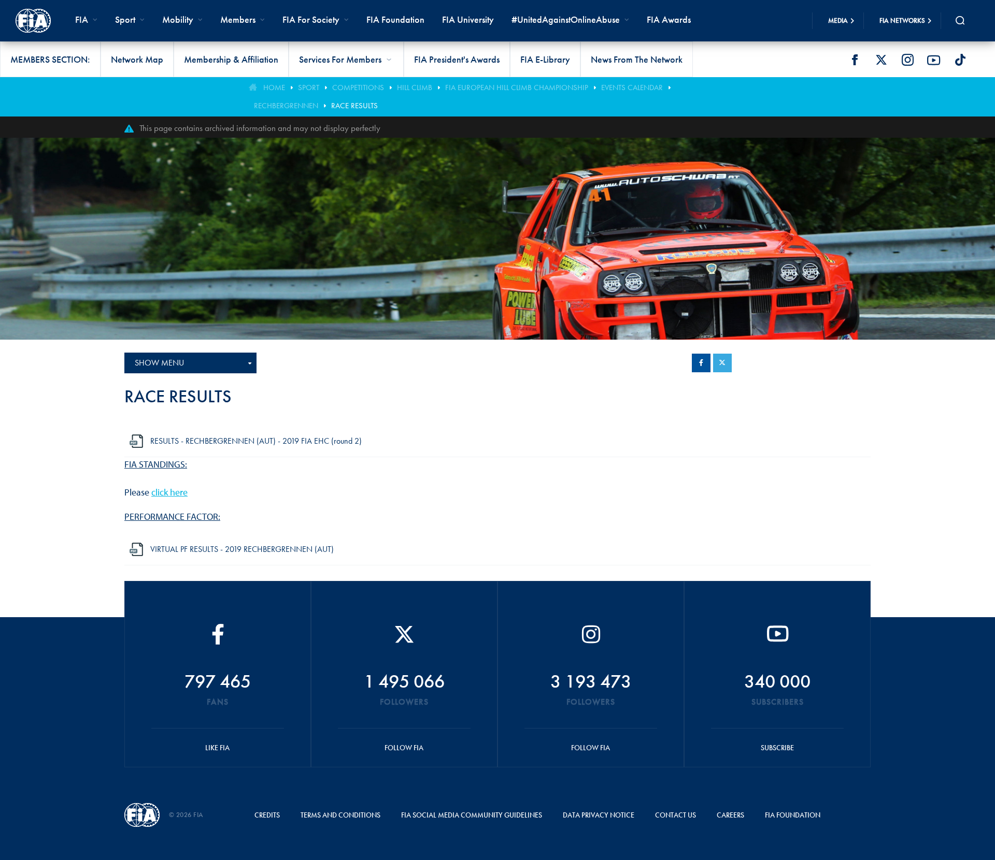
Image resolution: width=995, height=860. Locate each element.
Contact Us (675, 815)
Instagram (907, 60)
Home (274, 87)
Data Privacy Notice (598, 815)
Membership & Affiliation (231, 59)
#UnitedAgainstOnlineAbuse (565, 19)
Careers (730, 815)
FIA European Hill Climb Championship (516, 87)
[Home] (33, 21)
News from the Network (637, 59)
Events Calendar (632, 87)
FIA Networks (902, 20)
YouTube (934, 60)
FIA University (468, 19)
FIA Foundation (395, 19)
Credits (267, 815)
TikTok (960, 60)
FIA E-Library (545, 59)
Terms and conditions (340, 815)
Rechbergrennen (286, 105)
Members (237, 19)
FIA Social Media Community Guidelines (471, 815)
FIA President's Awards (457, 59)
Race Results (354, 105)
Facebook (854, 60)
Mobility (177, 19)
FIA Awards (669, 19)
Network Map (137, 59)
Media (838, 20)
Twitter (881, 60)
